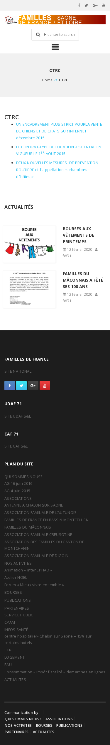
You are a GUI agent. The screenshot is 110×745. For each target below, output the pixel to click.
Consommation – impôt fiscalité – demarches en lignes (55, 672)
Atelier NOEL (15, 577)
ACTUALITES (15, 679)
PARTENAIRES (16, 608)
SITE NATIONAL (17, 371)
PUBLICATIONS (17, 600)
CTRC (9, 649)
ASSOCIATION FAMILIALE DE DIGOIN (36, 555)
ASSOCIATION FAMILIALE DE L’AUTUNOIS (40, 512)
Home (47, 80)
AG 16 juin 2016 (18, 483)
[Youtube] (104, 5)
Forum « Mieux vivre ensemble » (34, 584)
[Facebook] (79, 5)
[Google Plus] (95, 5)
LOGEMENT (14, 657)
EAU (8, 664)
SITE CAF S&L (16, 446)
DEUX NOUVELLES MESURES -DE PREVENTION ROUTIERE (57, 169)
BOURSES (13, 592)
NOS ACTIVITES (18, 563)
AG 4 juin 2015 (17, 490)
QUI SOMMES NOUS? (23, 476)
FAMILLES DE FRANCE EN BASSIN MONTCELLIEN (46, 519)
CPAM (9, 622)
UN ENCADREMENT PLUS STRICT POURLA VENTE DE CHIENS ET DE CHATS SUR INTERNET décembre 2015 (59, 131)
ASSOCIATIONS (18, 498)
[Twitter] (86, 5)
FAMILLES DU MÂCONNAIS (27, 527)
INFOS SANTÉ (16, 629)
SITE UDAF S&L (17, 416)
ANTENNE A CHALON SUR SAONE (33, 505)
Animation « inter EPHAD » (28, 570)
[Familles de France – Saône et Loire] (55, 19)
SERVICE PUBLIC (18, 615)
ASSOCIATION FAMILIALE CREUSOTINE (38, 534)
